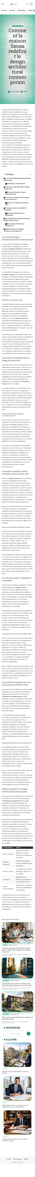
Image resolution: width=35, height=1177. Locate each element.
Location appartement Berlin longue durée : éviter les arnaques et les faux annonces (16, 950)
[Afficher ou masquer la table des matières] (22, 174)
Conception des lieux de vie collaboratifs (14, 214)
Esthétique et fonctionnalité (16, 183)
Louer (5, 945)
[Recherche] (27, 4)
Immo (25, 91)
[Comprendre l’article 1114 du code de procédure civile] (17, 1122)
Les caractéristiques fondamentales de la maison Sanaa (17, 179)
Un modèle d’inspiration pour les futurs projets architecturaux (17, 219)
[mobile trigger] (3, 4)
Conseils (6, 980)
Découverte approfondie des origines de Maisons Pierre (17, 1018)
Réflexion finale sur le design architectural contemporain (14, 230)
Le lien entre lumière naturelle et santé (16, 203)
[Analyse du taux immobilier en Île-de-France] (17, 1055)
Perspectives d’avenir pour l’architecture (14, 225)
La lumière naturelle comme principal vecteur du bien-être (16, 198)
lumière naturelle (16, 124)
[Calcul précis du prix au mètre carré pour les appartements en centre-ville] (17, 968)
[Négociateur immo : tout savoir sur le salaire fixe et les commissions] (17, 1089)
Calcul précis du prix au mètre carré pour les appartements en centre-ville (17, 984)
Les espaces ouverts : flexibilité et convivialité (15, 209)
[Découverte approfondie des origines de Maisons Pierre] (17, 1001)
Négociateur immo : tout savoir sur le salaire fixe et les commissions (15, 1106)
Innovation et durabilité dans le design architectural (16, 188)
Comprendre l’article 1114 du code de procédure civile (14, 1140)
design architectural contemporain (12, 110)
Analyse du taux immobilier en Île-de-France (15, 1072)
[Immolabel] (13, 4)
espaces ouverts (23, 131)
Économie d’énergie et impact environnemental (15, 193)
